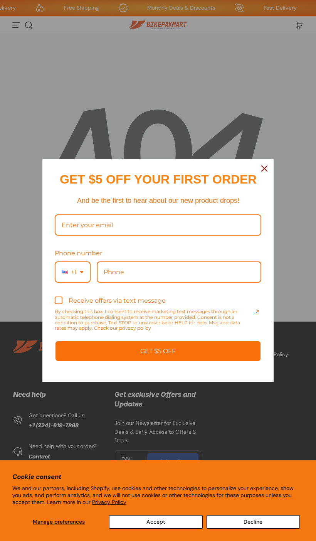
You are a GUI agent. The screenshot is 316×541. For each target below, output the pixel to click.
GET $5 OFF (158, 351)
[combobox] (73, 272)
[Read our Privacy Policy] (256, 312)
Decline (253, 521)
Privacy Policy (109, 502)
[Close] (264, 168)
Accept (155, 521)
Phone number (78, 253)
